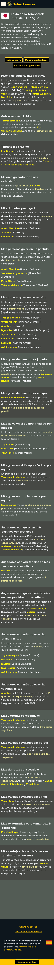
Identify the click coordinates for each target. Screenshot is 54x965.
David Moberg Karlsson (14, 273)
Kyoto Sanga (8, 504)
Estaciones (12, 59)
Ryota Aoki (7, 330)
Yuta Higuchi (29, 90)
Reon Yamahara (18, 86)
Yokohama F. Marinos (13, 477)
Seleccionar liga (27, 961)
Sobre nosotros (28, 926)
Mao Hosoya (8, 667)
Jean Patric (8, 452)
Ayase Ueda (8, 334)
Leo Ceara (7, 151)
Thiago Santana (38, 86)
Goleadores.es (24, 4)
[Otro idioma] (48, 942)
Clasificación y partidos (27, 65)
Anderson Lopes (10, 546)
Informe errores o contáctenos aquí (20, 948)
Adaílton (6, 232)
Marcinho (6, 97)
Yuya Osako (7, 444)
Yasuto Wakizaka (41, 93)
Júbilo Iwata (16, 784)
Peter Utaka (8, 280)
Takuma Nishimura (11, 285)
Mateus (5, 570)
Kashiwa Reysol (10, 832)
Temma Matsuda (10, 120)
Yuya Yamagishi (10, 655)
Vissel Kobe (32, 784)
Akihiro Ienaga (9, 346)
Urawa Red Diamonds (13, 397)
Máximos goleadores (36, 59)
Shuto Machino (10, 228)
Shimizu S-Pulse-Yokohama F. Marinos (26, 163)
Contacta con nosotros (28, 931)
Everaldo (6, 342)
